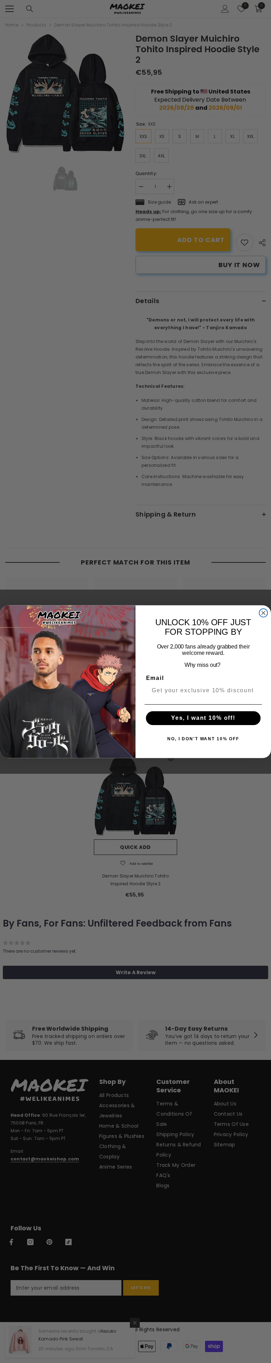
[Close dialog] (263, 613)
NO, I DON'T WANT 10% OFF (203, 738)
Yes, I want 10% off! (203, 718)
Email (155, 678)
